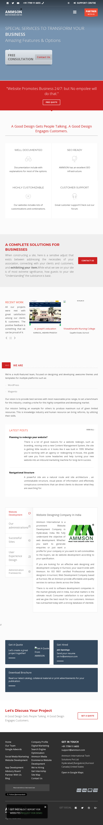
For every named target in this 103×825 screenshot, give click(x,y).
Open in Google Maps (72, 772)
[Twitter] (12, 3)
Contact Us (43, 57)
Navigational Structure (21, 472)
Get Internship (38, 771)
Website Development (15, 513)
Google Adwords (13, 749)
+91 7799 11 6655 (32, 2)
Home (8, 741)
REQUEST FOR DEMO (31, 813)
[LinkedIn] (95, 808)
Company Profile (39, 741)
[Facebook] (7, 3)
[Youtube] (18, 3)
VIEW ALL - (90, 429)
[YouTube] (89, 808)
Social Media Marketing (17, 756)
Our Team (10, 745)
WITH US (91, 12)
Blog (7, 778)
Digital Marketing (40, 745)
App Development (14, 767)
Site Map (35, 774)
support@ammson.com (73, 749)
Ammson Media (39, 756)
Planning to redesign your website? (28, 437)
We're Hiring (37, 767)
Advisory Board (13, 771)
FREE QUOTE (51, 102)
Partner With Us (13, 774)
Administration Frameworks (16, 571)
